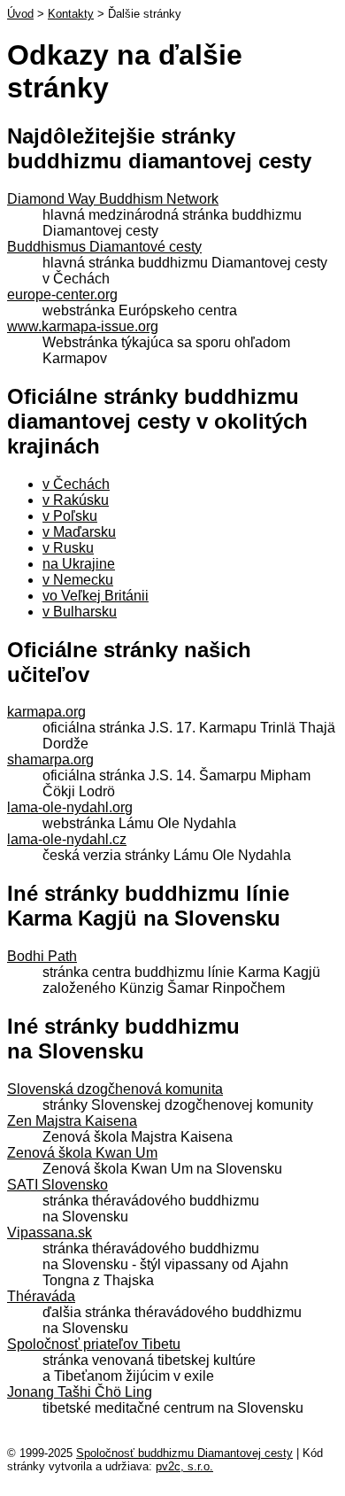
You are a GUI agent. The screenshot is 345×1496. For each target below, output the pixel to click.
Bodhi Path (42, 956)
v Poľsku (69, 515)
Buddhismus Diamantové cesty (104, 246)
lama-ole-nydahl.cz (66, 839)
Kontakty (71, 13)
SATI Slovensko (57, 1184)
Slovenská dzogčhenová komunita (115, 1089)
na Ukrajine (78, 563)
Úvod (20, 13)
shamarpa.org (50, 759)
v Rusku (68, 547)
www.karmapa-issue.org (82, 326)
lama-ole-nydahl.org (70, 807)
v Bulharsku (79, 611)
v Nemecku (77, 579)
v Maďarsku (79, 531)
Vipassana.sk (49, 1232)
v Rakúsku (75, 500)
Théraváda (41, 1296)
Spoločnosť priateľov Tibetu (93, 1344)
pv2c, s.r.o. (184, 1466)
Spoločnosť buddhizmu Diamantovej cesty (184, 1453)
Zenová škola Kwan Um (82, 1152)
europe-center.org (62, 294)
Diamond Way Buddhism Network (112, 198)
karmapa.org (46, 711)
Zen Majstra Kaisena (72, 1120)
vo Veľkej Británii (95, 595)
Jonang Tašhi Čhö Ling (79, 1391)
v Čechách (76, 484)
